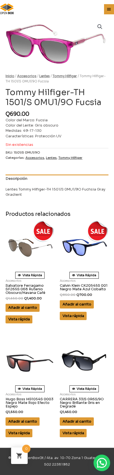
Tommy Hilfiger (65, 76)
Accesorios (27, 76)
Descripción (16, 178)
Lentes (44, 76)
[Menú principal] (109, 9)
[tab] (57, 179)
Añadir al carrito (22, 307)
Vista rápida (19, 319)
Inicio (10, 76)
